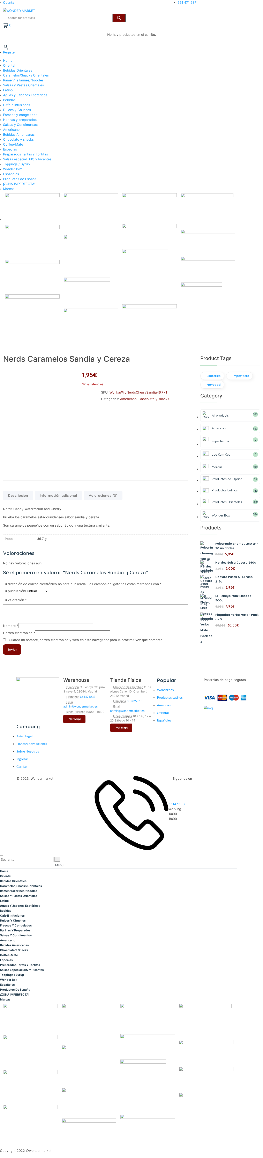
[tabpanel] (118, 1006)
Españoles (164, 720)
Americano (128, 399)
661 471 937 (187, 2)
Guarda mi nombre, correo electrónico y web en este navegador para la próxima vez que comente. (86, 640)
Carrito (21, 766)
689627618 (135, 701)
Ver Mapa (75, 718)
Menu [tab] (59, 865)
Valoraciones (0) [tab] (103, 495)
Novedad (214, 385)
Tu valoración (15, 600)
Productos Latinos (170, 697)
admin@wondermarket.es (80, 706)
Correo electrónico (19, 633)
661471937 (87, 696)
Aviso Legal (24, 736)
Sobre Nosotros (27, 751)
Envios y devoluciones (31, 744)
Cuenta (8, 2)
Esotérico (214, 376)
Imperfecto (241, 376)
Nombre (10, 626)
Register (9, 52)
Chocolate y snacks (153, 399)
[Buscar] (119, 18)
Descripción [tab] (18, 495)
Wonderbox (165, 690)
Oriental (163, 712)
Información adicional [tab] (58, 495)
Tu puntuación (14, 591)
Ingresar (22, 759)
